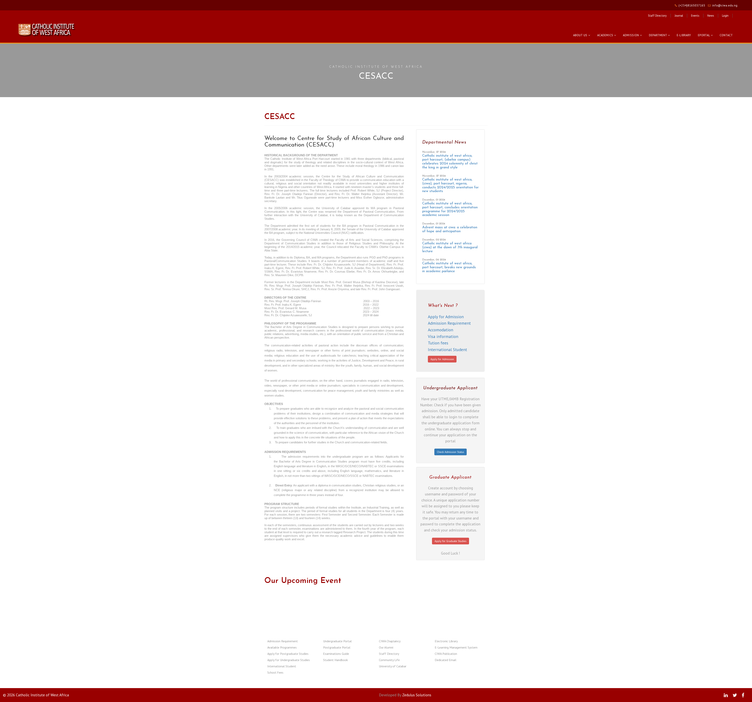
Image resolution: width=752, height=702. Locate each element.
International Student (447, 349)
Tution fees (438, 343)
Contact (726, 35)
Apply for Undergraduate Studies (288, 660)
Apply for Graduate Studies (450, 541)
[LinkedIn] (726, 695)
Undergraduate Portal (337, 641)
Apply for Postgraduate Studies (287, 654)
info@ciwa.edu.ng (725, 5)
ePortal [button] (704, 35)
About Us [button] (580, 35)
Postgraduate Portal (336, 647)
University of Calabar (392, 666)
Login (725, 15)
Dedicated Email (445, 660)
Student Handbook (335, 660)
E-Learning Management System (456, 647)
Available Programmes (282, 647)
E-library (684, 35)
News (710, 15)
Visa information (443, 336)
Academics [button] (605, 35)
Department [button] (658, 35)
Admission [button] (631, 35)
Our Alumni (386, 647)
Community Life (389, 660)
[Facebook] (743, 695)
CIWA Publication (446, 654)
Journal (679, 15)
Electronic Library (446, 641)
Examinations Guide (336, 654)
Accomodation (440, 329)
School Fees (275, 672)
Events (695, 15)
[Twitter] (735, 695)
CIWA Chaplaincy (389, 641)
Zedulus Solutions (416, 694)
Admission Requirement (449, 323)
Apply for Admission (446, 316)
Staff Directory (657, 15)
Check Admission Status (450, 452)
